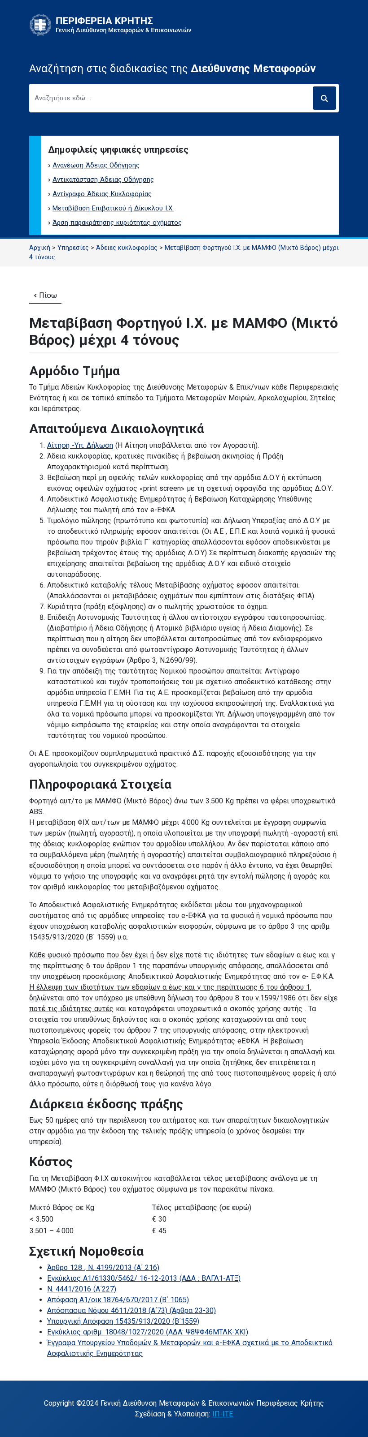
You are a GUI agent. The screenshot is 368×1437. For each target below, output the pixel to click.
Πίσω (47, 295)
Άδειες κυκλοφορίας (127, 247)
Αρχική (39, 247)
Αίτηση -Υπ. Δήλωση (80, 445)
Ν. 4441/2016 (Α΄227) (81, 1289)
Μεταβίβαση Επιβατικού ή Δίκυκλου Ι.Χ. (113, 208)
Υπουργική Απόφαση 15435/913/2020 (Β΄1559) (123, 1321)
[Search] (324, 98)
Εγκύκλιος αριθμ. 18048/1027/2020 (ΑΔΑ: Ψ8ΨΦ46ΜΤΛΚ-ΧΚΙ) (147, 1332)
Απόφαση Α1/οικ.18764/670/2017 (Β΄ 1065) (118, 1299)
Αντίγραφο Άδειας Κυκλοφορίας (102, 194)
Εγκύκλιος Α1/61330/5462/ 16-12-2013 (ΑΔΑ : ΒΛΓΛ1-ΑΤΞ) (144, 1278)
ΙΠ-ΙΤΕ (222, 1414)
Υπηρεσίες (73, 247)
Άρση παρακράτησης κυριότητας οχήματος (117, 223)
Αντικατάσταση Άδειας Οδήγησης (103, 180)
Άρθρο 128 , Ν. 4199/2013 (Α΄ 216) (103, 1267)
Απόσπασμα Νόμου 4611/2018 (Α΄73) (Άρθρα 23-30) (131, 1310)
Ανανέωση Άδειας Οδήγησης (96, 165)
